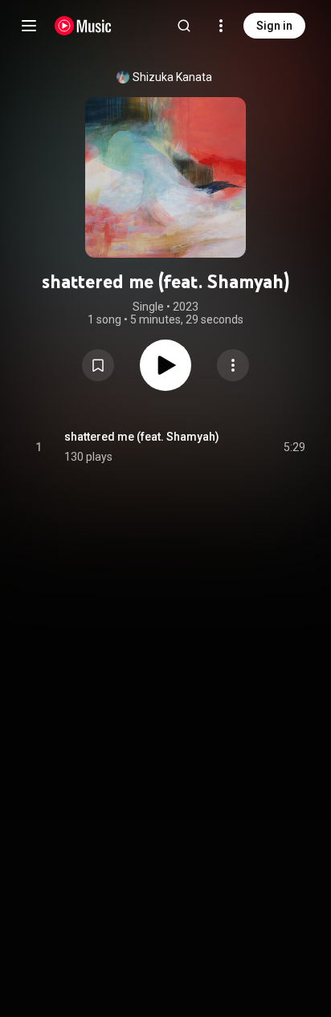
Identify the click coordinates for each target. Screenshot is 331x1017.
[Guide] (29, 25)
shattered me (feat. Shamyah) (141, 436)
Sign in (274, 25)
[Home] (83, 25)
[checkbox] (294, 447)
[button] (98, 365)
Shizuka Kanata (172, 77)
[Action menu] (233, 365)
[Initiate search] (184, 26)
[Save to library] (98, 365)
